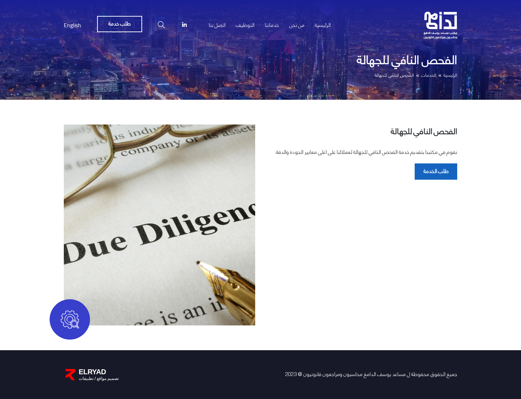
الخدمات (428, 75)
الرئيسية (450, 75)
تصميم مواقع (107, 378)
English (72, 25)
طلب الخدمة (436, 171)
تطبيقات (86, 378)
